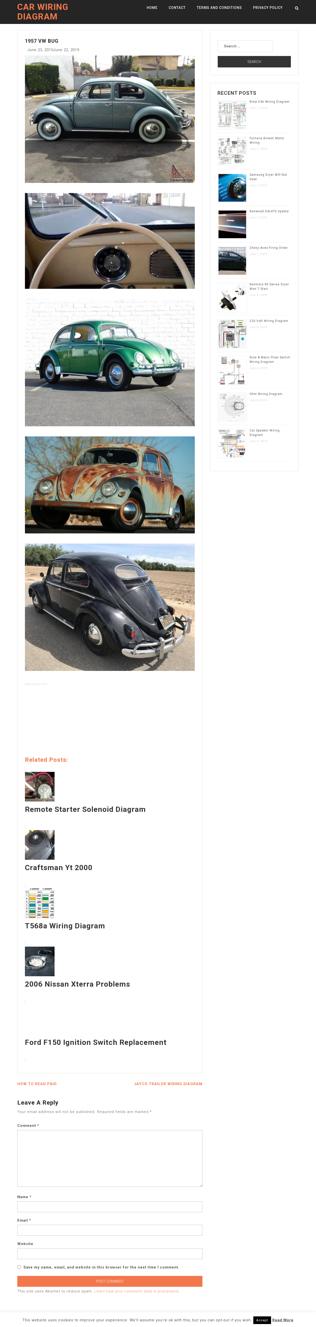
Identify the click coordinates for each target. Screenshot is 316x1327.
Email (24, 1220)
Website (25, 1244)
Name (24, 1197)
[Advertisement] (110, 722)
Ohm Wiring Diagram (266, 394)
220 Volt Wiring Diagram (269, 321)
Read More (283, 1320)
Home (152, 8)
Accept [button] (262, 1320)
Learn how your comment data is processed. (137, 1291)
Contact (177, 8)
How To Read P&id (37, 1084)
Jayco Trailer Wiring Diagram (168, 1084)
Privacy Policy (268, 8)
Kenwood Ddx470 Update (269, 211)
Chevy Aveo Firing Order (269, 248)
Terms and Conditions (219, 8)
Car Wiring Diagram (42, 12)
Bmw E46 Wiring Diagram (270, 101)
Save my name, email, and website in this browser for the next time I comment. (101, 1267)
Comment (28, 1125)
